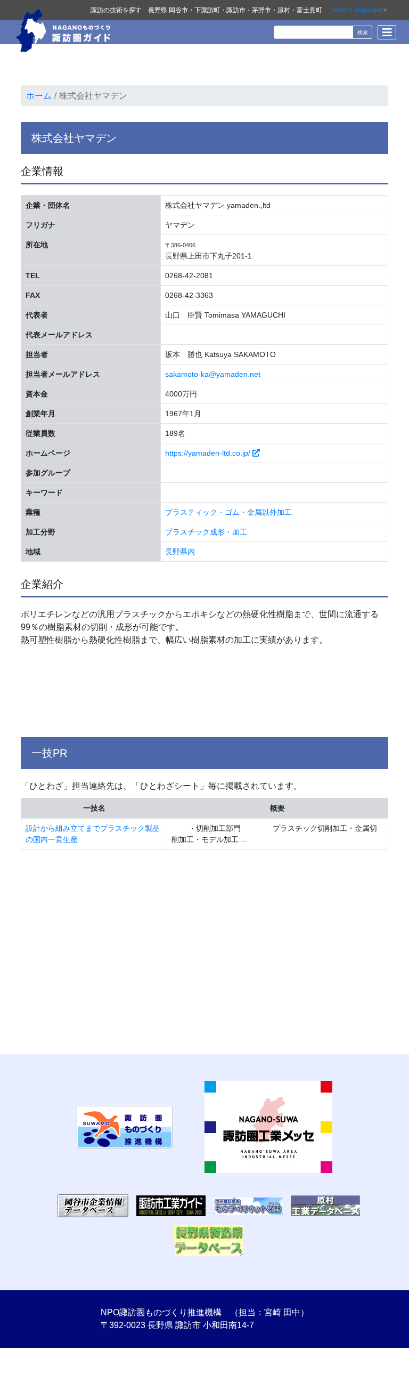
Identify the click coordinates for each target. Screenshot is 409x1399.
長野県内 (180, 551)
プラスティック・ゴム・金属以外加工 (228, 512)
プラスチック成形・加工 (206, 532)
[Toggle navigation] (387, 32)
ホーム (39, 95)
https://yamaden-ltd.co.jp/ (208, 453)
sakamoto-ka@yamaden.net (212, 374)
